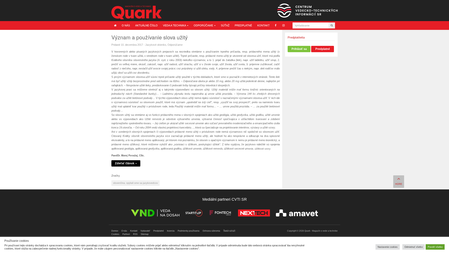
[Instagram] (283, 25)
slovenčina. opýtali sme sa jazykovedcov (135, 183)
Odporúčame (204, 25)
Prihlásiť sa (299, 48)
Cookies (115, 234)
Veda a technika (175, 25)
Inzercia (171, 231)
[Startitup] (193, 213)
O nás (126, 25)
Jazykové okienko (155, 44)
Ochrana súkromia (211, 231)
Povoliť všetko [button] (435, 247)
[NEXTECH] (254, 213)
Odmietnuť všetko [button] (413, 247)
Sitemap (145, 234)
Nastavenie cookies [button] (388, 247)
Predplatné (243, 25)
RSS (135, 234)
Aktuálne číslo (146, 25)
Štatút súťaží (229, 231)
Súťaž (225, 25)
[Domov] (115, 25)
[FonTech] (220, 213)
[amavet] (297, 213)
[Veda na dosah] (155, 213)
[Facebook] (275, 25)
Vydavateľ (145, 231)
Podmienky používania (188, 231)
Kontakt (263, 25)
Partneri (126, 234)
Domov (114, 231)
